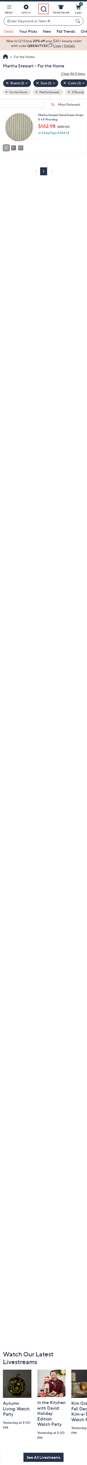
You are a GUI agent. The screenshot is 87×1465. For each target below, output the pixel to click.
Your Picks (28, 31)
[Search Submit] (78, 21)
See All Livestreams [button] (43, 1457)
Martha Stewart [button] (49, 92)
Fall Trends (66, 31)
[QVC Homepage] (5, 57)
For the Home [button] (18, 92)
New (47, 31)
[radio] (6, 147)
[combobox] (38, 21)
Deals (9, 31)
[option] (43, 43)
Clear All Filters (73, 74)
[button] (9, 10)
